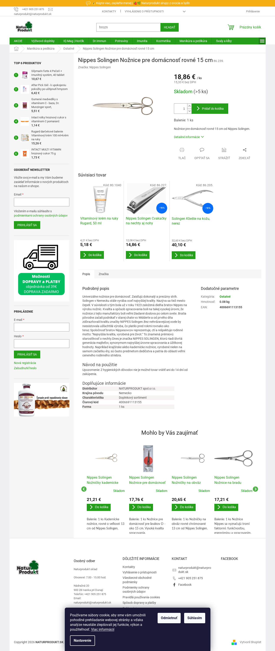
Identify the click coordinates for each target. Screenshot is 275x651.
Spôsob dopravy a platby (139, 602)
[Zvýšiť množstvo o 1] (189, 106)
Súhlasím (194, 618)
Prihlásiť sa (27, 225)
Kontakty (109, 11)
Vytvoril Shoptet (250, 642)
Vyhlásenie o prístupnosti (144, 11)
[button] (106, 514)
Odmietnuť (169, 618)
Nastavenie (82, 640)
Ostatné (225, 296)
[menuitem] (18, 41)
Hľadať (169, 27)
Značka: (94, 67)
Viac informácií (102, 629)
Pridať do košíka (213, 108)
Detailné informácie (187, 137)
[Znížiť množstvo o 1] (189, 111)
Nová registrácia (25, 363)
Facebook (185, 584)
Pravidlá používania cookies (141, 597)
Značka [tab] (104, 274)
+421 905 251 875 (190, 578)
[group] (106, 489)
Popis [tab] (86, 274)
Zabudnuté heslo (25, 368)
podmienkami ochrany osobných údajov (41, 215)
